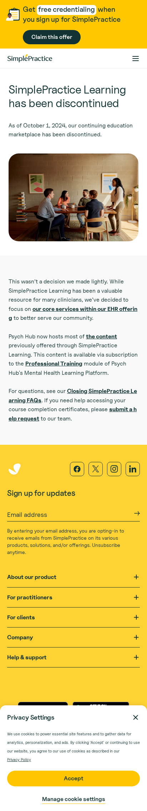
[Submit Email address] (137, 513)
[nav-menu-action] (135, 58)
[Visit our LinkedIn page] (133, 469)
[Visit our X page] (95, 469)
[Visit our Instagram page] (114, 469)
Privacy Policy (19, 759)
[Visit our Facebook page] (77, 469)
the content (101, 336)
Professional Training (53, 363)
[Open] (136, 577)
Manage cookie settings (73, 799)
